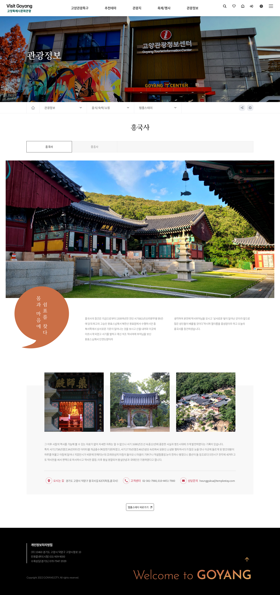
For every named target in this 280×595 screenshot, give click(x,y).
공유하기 (242, 107)
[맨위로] (246, 560)
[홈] (33, 107)
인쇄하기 (250, 107)
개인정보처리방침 (41, 544)
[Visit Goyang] (19, 8)
